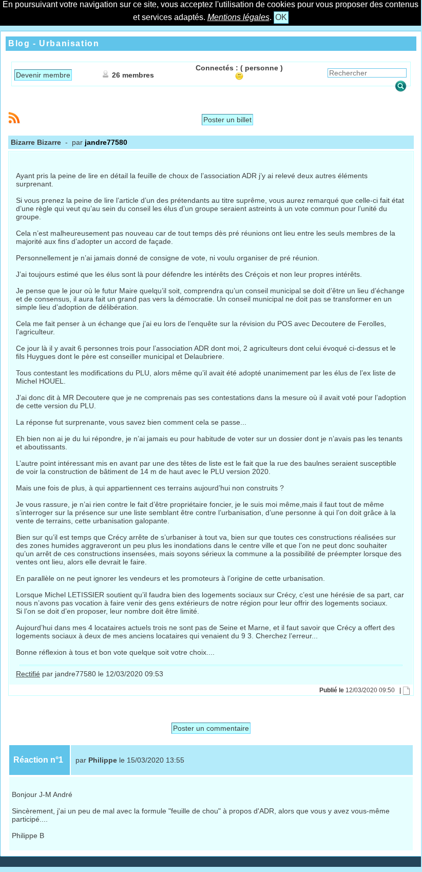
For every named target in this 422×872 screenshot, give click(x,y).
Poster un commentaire (211, 728)
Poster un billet (227, 120)
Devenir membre (43, 75)
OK (281, 17)
